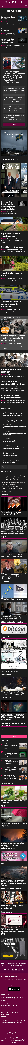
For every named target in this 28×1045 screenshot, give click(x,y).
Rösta (14, 124)
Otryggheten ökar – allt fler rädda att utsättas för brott (8, 41)
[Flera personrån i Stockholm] (22, 30)
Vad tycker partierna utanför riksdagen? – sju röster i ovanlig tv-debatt (14, 447)
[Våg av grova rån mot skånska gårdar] (14, 224)
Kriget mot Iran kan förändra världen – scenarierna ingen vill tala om (13, 882)
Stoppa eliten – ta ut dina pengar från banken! (11, 513)
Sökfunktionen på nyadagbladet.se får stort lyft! (12, 931)
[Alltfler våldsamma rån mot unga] (14, 360)
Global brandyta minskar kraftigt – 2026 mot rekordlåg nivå (12, 845)
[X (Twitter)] (13, 969)
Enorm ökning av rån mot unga (12, 247)
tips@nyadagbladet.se (21, 963)
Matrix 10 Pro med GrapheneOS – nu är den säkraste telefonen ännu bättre (11, 754)
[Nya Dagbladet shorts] (14, 179)
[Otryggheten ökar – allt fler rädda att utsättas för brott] (22, 40)
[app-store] (14, 989)
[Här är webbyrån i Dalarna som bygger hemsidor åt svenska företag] (14, 326)
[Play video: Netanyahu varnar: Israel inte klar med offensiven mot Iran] (10, 180)
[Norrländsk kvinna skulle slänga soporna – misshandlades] (22, 203)
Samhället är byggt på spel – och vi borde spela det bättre (12, 532)
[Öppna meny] (26, 6)
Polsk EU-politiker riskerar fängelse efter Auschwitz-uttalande (14, 427)
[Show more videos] (25, 179)
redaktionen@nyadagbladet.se (8, 1003)
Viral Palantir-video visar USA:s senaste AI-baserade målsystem (13, 717)
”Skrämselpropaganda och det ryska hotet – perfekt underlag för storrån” (13, 576)
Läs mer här (17, 982)
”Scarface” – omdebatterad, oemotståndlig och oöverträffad (13, 693)
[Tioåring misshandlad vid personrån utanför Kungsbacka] (14, 292)
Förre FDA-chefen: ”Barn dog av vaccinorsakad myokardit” (11, 454)
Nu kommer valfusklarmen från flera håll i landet (11, 762)
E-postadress (4, 729)
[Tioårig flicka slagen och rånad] (14, 263)
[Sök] (2, 6)
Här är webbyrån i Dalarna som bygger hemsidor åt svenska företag (13, 338)
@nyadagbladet (21, 965)
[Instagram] (22, 969)
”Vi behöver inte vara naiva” (12, 599)
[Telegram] (19, 969)
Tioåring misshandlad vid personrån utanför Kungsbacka (13, 304)
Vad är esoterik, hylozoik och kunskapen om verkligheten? (14, 434)
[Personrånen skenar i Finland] (22, 18)
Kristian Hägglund (14, 671)
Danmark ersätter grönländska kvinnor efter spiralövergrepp (14, 461)
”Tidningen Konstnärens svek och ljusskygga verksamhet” (13, 555)
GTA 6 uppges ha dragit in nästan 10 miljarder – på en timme (12, 441)
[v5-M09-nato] (14, 143)
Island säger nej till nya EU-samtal (12, 421)
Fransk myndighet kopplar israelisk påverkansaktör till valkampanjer (13, 414)
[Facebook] (16, 969)
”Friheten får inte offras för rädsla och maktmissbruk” (12, 617)
